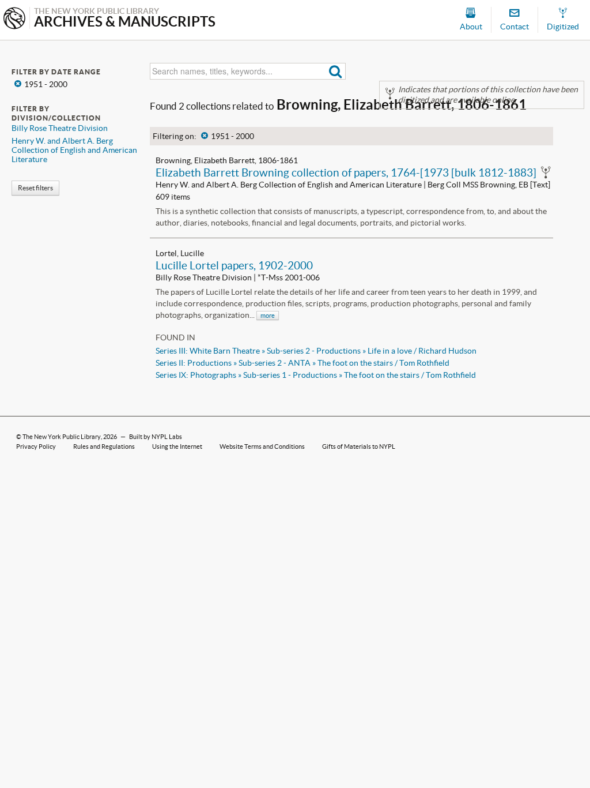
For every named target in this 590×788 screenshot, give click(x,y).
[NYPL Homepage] (14, 19)
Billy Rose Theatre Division (60, 128)
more (267, 315)
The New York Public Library (61, 436)
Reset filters (35, 188)
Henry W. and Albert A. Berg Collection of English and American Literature (74, 150)
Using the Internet (177, 446)
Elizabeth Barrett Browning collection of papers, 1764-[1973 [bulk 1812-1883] (346, 172)
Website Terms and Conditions (262, 446)
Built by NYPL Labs (155, 436)
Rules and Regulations (104, 446)
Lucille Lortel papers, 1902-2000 (234, 265)
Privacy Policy (36, 446)
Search (336, 71)
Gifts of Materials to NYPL (358, 446)
